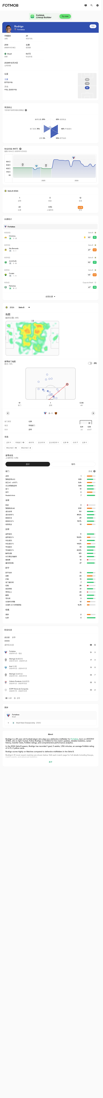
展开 (50, 762)
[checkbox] (90, 363)
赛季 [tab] (14, 637)
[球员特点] (25, 110)
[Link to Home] (10, 5)
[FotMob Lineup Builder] (50, 16)
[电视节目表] (85, 5)
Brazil (9, 54)
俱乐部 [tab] (7, 637)
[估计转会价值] (20, 149)
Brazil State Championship (25, 723)
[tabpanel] (50, 668)
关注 (93, 26)
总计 (28, 464)
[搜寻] (91, 5)
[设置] (97, 5)
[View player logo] (8, 29)
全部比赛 (49, 296)
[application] (54, 168)
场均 (73, 464)
